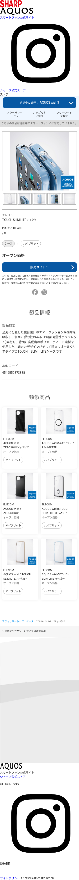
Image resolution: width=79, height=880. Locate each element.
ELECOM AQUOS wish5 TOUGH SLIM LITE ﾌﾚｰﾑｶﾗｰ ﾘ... (56, 509)
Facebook (35, 292)
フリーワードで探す (64, 114)
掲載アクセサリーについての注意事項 (25, 631)
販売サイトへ (39, 267)
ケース (8, 243)
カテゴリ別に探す (39, 114)
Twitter (45, 292)
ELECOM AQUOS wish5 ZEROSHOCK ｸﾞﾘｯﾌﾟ (16, 443)
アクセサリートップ (15, 114)
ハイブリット (30, 243)
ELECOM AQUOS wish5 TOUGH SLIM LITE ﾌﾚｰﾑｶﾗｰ (17, 574)
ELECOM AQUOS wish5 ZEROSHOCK (12, 509)
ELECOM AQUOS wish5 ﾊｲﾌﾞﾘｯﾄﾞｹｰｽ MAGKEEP (58, 443)
